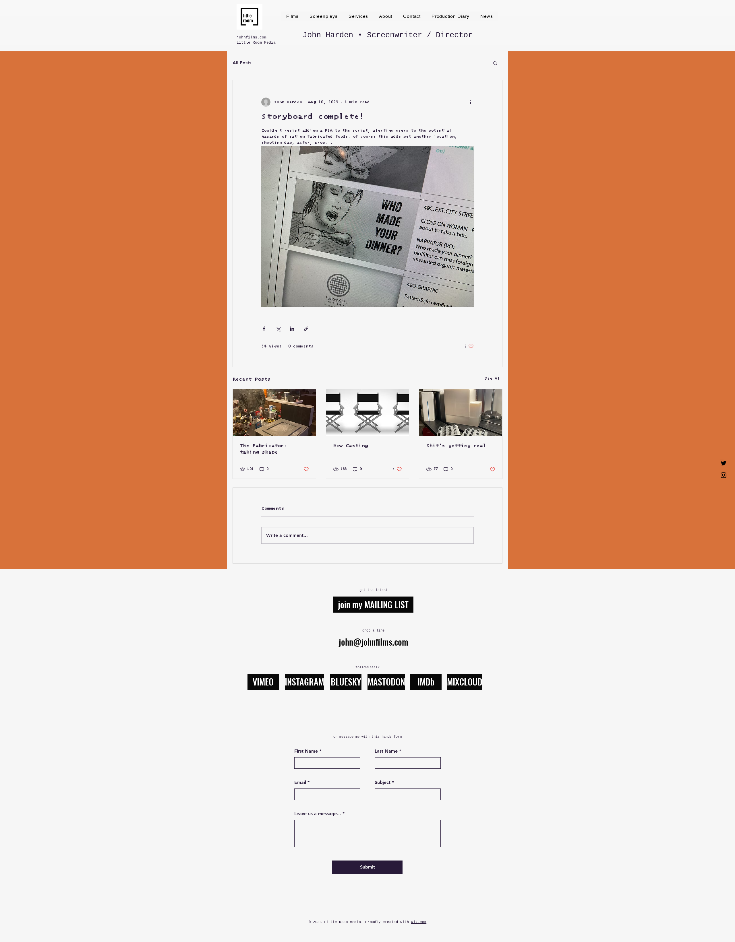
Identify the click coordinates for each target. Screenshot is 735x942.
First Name (306, 751)
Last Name (386, 751)
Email (300, 782)
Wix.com (418, 922)
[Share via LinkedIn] (292, 328)
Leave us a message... (317, 813)
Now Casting (350, 445)
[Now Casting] (367, 412)
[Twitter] (723, 463)
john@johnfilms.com (373, 641)
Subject (382, 782)
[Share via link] (306, 328)
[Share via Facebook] (264, 328)
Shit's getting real (456, 445)
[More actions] (470, 102)
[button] (495, 63)
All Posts (242, 62)
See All (493, 378)
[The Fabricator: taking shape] (274, 412)
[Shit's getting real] (460, 412)
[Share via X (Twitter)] (278, 328)
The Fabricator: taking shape (263, 449)
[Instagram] (723, 475)
